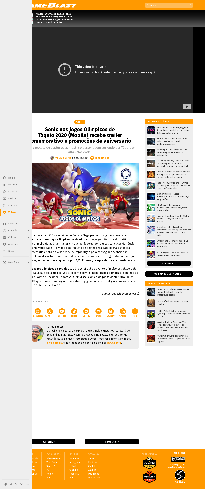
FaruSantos (114, 342)
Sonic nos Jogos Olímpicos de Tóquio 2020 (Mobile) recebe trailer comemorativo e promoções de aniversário (80, 135)
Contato (92, 466)
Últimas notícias (158, 121)
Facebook (74, 458)
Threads (98, 316)
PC (47, 470)
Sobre (91, 458)
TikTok (74, 316)
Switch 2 (50, 466)
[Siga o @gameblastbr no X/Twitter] (16, 484)
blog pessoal (55, 342)
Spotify (86, 316)
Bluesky (110, 316)
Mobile (80, 122)
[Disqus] (80, 394)
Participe (92, 462)
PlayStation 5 (53, 458)
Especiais (33, 458)
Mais (135, 316)
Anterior (49, 441)
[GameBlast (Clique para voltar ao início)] (49, 5)
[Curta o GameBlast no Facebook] (5, 484)
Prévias (32, 466)
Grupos (122, 316)
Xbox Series (52, 462)
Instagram (38, 316)
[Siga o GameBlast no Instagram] (11, 484)
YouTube (62, 316)
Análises (33, 462)
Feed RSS (74, 473)
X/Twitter (49, 316)
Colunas (33, 473)
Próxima (110, 441)
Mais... (49, 477)
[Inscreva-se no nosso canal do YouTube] (22, 484)
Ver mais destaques (167, 273)
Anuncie (92, 470)
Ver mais (168, 263)
